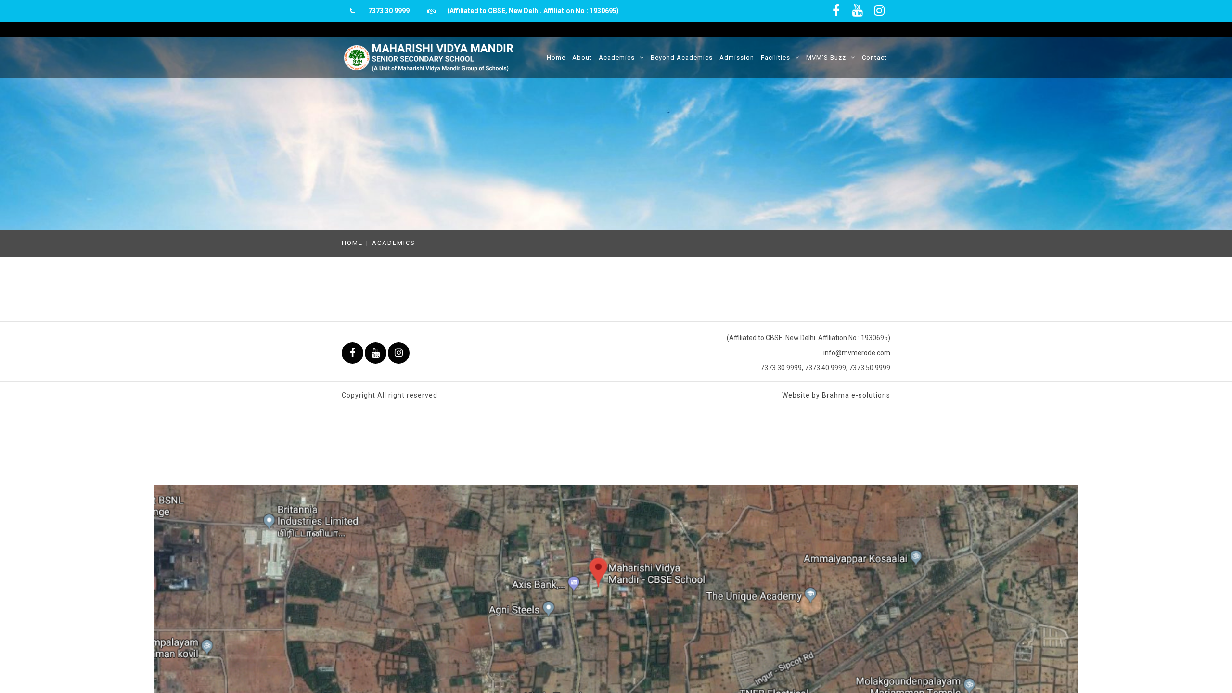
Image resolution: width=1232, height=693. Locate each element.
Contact (874, 57)
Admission (736, 57)
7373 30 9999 (389, 10)
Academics (617, 57)
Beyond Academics (682, 57)
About (582, 57)
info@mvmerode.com (856, 353)
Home (556, 57)
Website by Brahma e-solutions (836, 395)
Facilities (775, 57)
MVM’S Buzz (826, 57)
